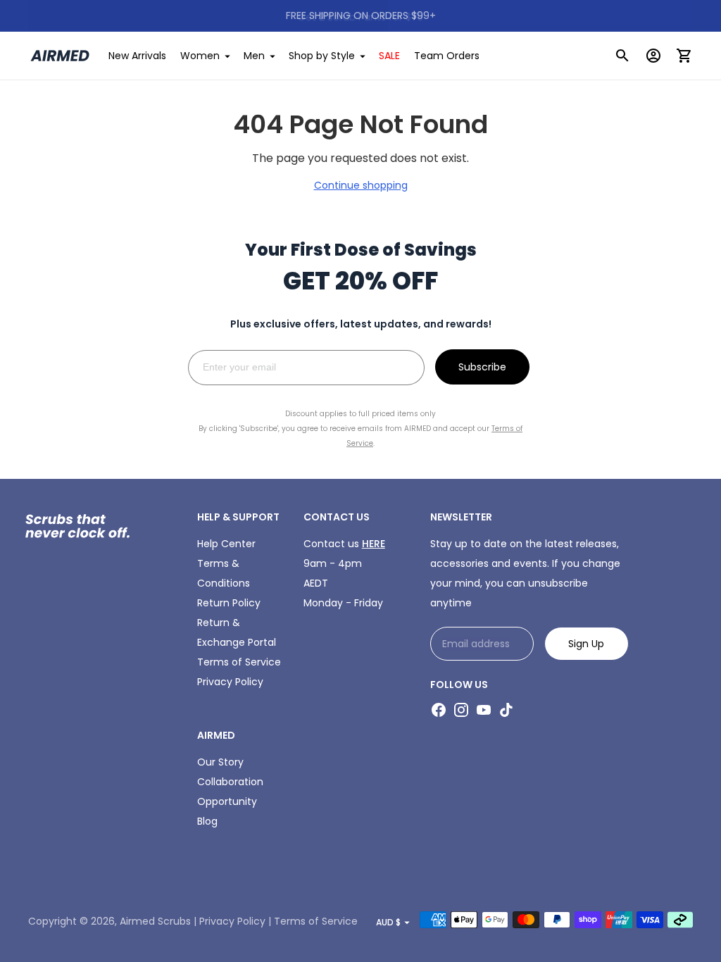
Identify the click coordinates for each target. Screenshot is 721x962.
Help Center (226, 544)
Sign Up (586, 644)
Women (200, 56)
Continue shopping (361, 185)
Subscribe (482, 367)
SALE (389, 56)
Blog (207, 821)
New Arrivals (137, 56)
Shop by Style (322, 56)
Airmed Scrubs (155, 921)
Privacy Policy (230, 682)
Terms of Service (239, 662)
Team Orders (446, 56)
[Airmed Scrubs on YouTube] (483, 709)
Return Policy (229, 603)
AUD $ (388, 922)
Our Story (220, 762)
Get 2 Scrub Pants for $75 (360, 15)
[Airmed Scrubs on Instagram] (461, 709)
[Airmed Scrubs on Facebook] (438, 709)
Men (254, 56)
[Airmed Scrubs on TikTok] (506, 709)
